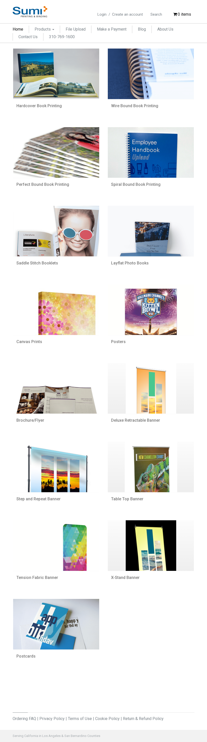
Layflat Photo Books (130, 263)
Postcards (26, 656)
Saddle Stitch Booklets (37, 263)
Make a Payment (111, 29)
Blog (142, 29)
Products (43, 29)
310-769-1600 (62, 36)
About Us (165, 29)
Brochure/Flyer (30, 420)
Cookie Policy (107, 718)
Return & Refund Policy (143, 718)
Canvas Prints (29, 341)
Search (156, 14)
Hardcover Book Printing (39, 105)
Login (102, 14)
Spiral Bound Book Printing (136, 184)
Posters (118, 341)
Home (18, 29)
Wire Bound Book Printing (134, 105)
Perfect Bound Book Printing (42, 184)
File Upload (76, 29)
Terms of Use (80, 718)
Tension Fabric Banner (37, 577)
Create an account (127, 14)
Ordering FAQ (24, 718)
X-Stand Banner (125, 577)
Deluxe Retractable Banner (135, 420)
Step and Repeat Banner (38, 499)
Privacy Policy (52, 718)
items (184, 14)
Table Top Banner (127, 499)
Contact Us (28, 36)
